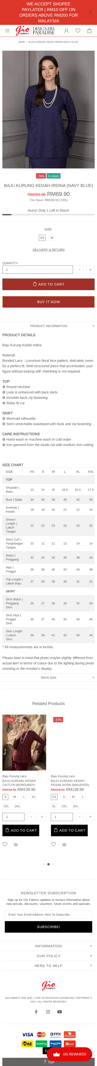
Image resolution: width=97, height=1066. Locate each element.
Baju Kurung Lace (14, 776)
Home (22, 42)
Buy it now (48, 302)
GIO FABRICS (35, 31)
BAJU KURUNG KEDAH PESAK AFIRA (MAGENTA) (70, 783)
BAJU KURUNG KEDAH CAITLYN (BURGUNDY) (19, 783)
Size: (48, 229)
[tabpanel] (24, 788)
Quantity (10, 263)
